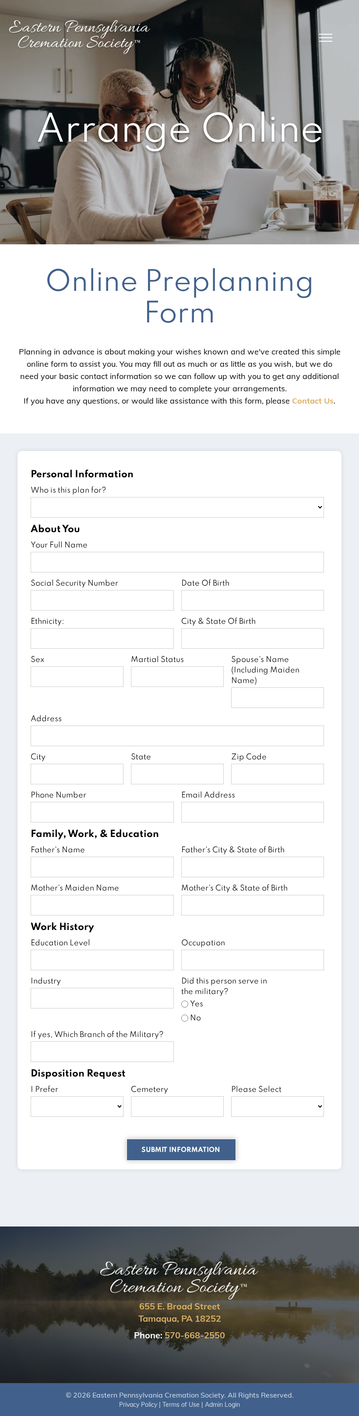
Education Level (60, 943)
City (38, 757)
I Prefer (44, 1090)
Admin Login (222, 1405)
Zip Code (249, 757)
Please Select (256, 1090)
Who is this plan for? (68, 490)
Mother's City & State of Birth (234, 888)
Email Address (208, 795)
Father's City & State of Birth (233, 850)
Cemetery (149, 1090)
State (141, 757)
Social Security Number (74, 583)
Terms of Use (181, 1405)
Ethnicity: (47, 622)
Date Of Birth (205, 583)
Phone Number (58, 795)
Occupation (203, 943)
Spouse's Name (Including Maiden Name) (265, 670)
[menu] (325, 37)
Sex (37, 660)
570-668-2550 (195, 1335)
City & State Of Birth (218, 622)
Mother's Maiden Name (75, 888)
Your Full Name (59, 545)
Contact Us (313, 401)
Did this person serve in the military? (224, 986)
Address (46, 719)
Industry (46, 981)
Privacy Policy (138, 1405)
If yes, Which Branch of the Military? (97, 1035)
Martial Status (157, 660)
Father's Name (58, 850)
